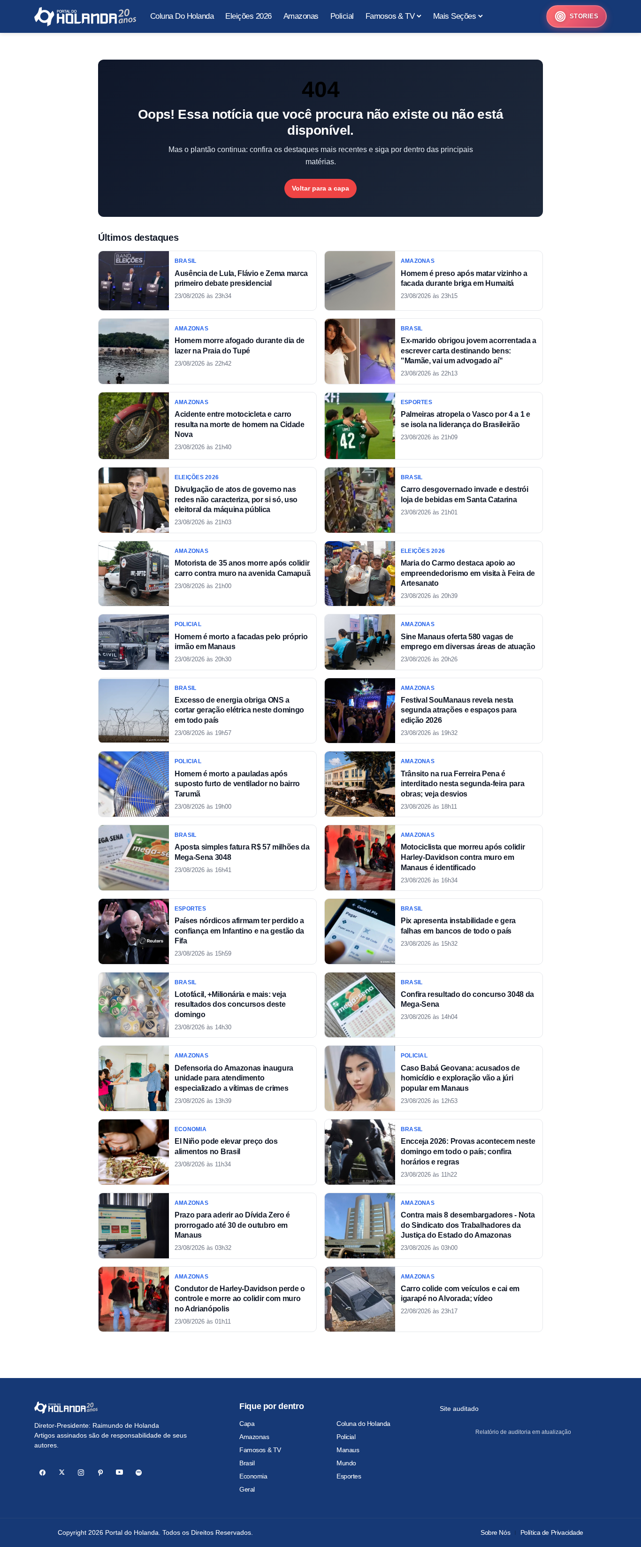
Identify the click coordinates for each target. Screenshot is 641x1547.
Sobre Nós (495, 1532)
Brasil (246, 1463)
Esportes (348, 1476)
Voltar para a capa (320, 188)
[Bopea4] (85, 16)
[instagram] (81, 1472)
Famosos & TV (260, 1450)
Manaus (347, 1450)
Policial (346, 1436)
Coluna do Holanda (363, 1423)
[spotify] (138, 1472)
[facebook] (42, 1472)
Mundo (346, 1463)
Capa (246, 1423)
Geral (247, 1489)
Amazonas (254, 1436)
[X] (61, 1472)
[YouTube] (119, 1472)
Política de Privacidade (551, 1532)
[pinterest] (100, 1472)
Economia (253, 1476)
